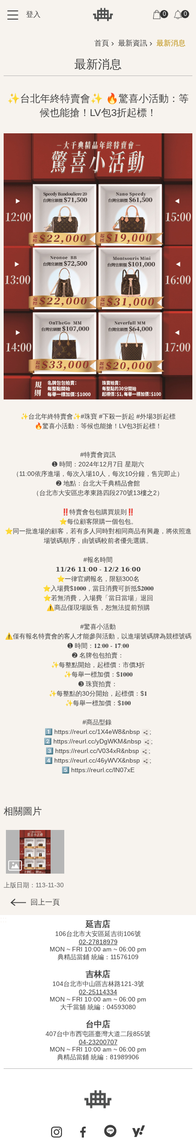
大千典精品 (103, 15)
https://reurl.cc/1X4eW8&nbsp (97, 731)
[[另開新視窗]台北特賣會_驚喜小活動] (35, 852)
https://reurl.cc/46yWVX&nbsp (97, 760)
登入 (33, 14)
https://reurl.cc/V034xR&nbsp (97, 750)
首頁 (101, 43)
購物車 (156, 14)
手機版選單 (13, 15)
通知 (177, 14)
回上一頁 (45, 902)
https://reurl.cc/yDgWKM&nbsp (97, 741)
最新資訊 (132, 43)
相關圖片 (23, 811)
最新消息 (171, 43)
